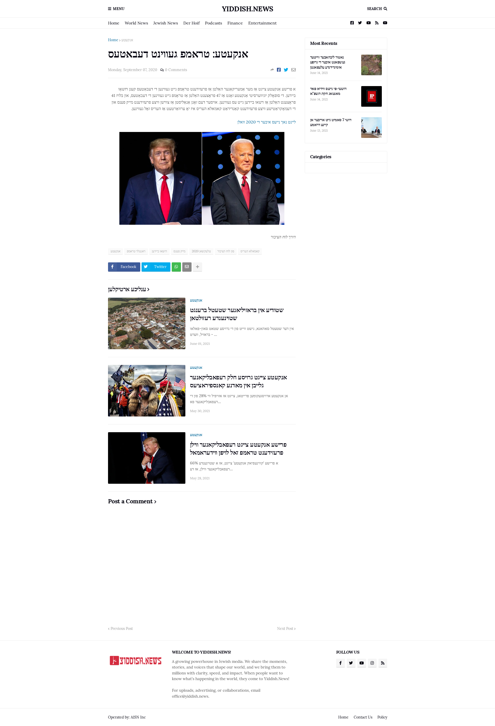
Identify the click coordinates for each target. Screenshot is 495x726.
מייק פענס (179, 251)
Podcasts (213, 23)
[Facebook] (279, 70)
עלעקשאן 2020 (201, 251)
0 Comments (176, 70)
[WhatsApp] (176, 267)
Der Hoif (191, 23)
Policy (382, 717)
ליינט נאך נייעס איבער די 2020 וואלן (266, 121)
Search (374, 8)
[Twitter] (286, 70)
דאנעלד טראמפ (136, 251)
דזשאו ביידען (159, 251)
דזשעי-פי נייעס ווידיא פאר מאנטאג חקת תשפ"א (328, 91)
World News (136, 23)
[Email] (293, 70)
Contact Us (363, 717)
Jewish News (165, 23)
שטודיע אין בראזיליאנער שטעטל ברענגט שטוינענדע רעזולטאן (237, 314)
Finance (235, 23)
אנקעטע (127, 40)
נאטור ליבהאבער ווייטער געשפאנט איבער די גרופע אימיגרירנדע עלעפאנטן (327, 62)
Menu (119, 8)
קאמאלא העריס (250, 251)
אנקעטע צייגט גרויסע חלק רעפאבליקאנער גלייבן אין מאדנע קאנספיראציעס (238, 381)
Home (113, 23)
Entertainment (262, 23)
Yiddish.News (247, 8)
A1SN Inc (138, 717)
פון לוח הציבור (225, 251)
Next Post (285, 628)
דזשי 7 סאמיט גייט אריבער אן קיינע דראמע (330, 122)
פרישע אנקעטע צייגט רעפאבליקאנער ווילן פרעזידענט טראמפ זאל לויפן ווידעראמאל (238, 448)
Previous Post (122, 628)
